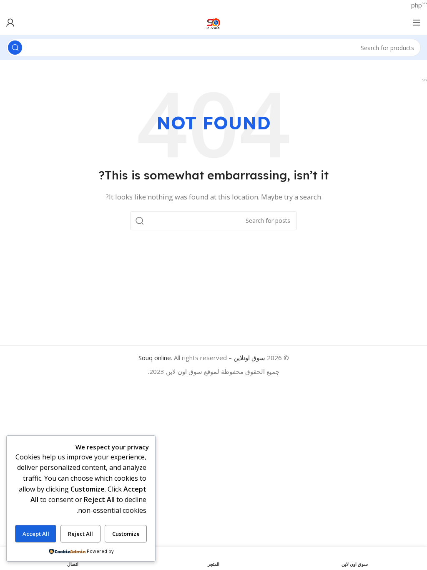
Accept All (36, 533)
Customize (126, 533)
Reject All (80, 533)
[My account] (10, 22)
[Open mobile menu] (416, 22)
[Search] (15, 47)
